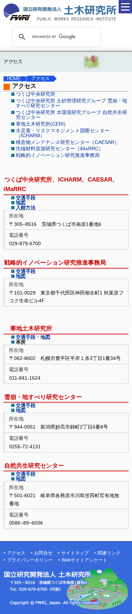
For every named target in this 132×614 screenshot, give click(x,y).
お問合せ (43, 553)
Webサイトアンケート (84, 560)
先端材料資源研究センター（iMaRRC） (59, 148)
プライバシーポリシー (30, 560)
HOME (14, 78)
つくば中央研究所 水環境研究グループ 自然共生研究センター (71, 114)
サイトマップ (75, 553)
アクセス (16, 553)
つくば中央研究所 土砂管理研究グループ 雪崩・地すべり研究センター (71, 103)
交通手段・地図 (33, 337)
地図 (21, 202)
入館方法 (26, 207)
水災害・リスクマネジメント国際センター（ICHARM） (62, 133)
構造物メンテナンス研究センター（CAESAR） (67, 142)
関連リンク (109, 553)
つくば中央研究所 (35, 94)
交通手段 (26, 198)
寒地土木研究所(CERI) (40, 124)
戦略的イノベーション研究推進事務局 (58, 155)
